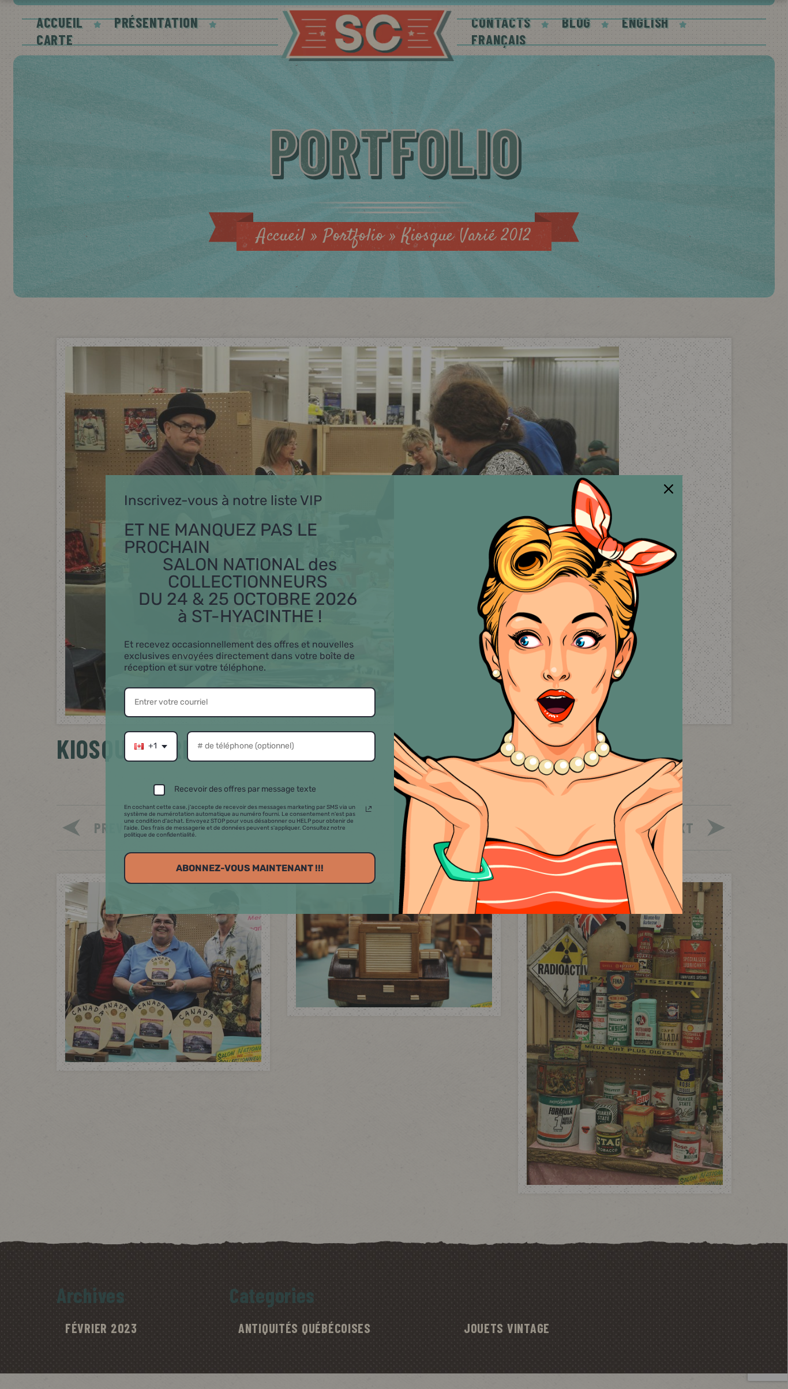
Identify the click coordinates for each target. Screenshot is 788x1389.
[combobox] (151, 746)
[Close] (668, 489)
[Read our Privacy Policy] (369, 809)
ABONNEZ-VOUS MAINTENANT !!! (250, 868)
